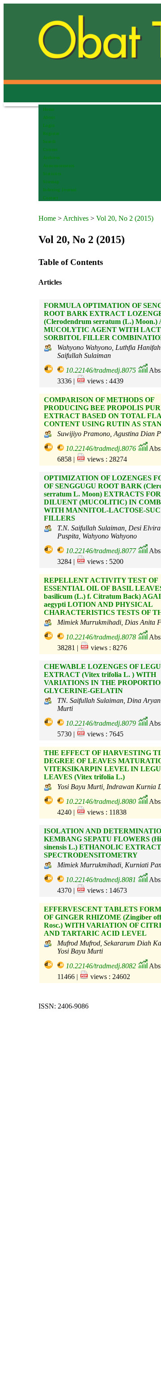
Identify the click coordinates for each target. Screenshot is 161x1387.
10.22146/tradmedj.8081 (101, 879)
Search (49, 141)
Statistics (52, 173)
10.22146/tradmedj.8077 (101, 551)
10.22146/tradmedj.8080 (101, 801)
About (49, 117)
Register (51, 133)
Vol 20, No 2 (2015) (124, 218)
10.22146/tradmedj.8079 (101, 723)
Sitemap (51, 181)
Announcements (59, 165)
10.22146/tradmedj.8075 (101, 370)
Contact (51, 197)
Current (50, 149)
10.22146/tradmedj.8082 (101, 966)
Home (49, 109)
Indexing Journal (59, 189)
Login (49, 125)
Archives (51, 157)
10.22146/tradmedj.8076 (101, 448)
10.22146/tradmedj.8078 (101, 637)
